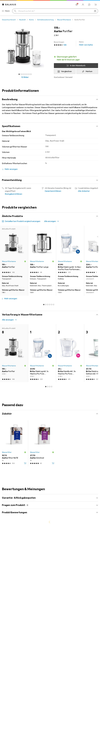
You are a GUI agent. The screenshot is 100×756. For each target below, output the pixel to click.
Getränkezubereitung (45, 20)
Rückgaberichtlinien (13, 194)
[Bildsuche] (95, 11)
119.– (57, 27)
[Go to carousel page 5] (51, 304)
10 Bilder (25, 77)
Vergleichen (66, 71)
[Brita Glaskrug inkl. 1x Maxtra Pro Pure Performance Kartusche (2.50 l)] (70, 250)
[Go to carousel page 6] (53, 304)
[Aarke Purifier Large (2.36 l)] (42, 250)
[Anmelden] (82, 4)
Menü (7, 11)
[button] (76, 58)
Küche (31, 20)
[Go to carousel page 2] (45, 304)
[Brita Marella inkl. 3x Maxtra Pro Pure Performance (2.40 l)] (70, 353)
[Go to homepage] (9, 4)
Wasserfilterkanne (64, 20)
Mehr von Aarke (86, 43)
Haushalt (22, 20)
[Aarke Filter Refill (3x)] (14, 443)
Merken (89, 71)
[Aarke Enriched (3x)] (42, 443)
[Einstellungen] (77, 5)
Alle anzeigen (50, 221)
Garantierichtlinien (53, 191)
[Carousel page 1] (43, 304)
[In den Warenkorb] (25, 463)
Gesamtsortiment (9, 20)
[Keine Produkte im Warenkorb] (96, 5)
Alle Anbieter (84, 191)
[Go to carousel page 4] (49, 304)
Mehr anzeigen (10, 298)
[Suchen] (15, 11)
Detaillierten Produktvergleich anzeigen (22, 221)
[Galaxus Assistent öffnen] (89, 5)
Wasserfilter (7, 452)
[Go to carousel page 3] (47, 304)
